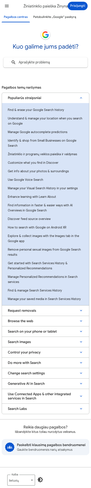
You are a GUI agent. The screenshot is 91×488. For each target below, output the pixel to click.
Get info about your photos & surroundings (38, 171)
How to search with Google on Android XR (37, 227)
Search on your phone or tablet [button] (32, 331)
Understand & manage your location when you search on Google (45, 120)
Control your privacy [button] (24, 352)
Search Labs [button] (17, 409)
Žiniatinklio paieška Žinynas (46, 6)
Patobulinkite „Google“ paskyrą (54, 17)
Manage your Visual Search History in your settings (43, 188)
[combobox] (45, 62)
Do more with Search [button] (24, 363)
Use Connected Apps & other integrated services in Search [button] (39, 396)
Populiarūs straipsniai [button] (24, 98)
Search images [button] (19, 342)
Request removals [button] (22, 311)
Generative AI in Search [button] (26, 384)
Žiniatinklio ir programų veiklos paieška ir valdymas (42, 154)
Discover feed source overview (29, 219)
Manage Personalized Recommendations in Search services (43, 279)
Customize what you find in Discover (33, 163)
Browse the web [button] (20, 321)
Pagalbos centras (16, 17)
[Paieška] (13, 62)
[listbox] (21, 480)
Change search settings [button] (26, 373)
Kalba (15, 474)
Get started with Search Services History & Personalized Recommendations (38, 265)
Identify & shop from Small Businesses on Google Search (42, 143)
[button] (7, 6)
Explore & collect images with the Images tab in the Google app (43, 238)
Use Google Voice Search (25, 180)
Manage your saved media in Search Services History (44, 299)
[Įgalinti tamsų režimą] (40, 480)
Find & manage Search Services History (35, 290)
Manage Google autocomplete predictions (37, 132)
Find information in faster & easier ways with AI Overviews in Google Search (40, 207)
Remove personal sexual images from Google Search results (44, 252)
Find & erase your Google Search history (36, 110)
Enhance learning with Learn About (32, 197)
